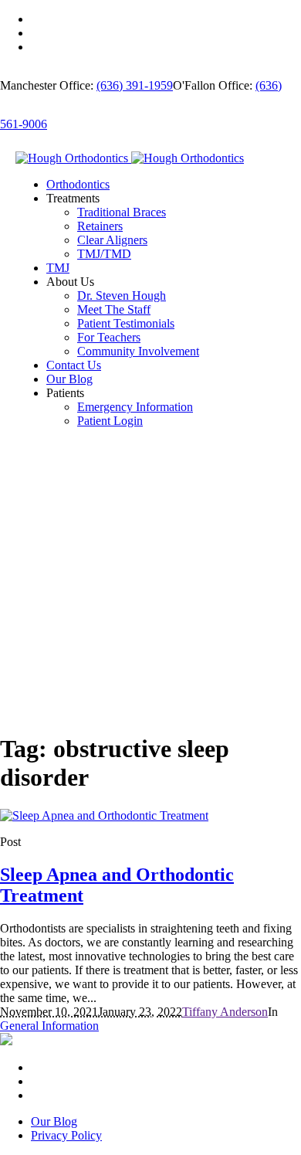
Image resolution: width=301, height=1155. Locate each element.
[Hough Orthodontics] (129, 158)
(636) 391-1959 (134, 85)
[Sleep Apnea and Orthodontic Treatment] (104, 815)
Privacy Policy (66, 1135)
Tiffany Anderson (225, 1011)
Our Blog (54, 1121)
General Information (49, 1025)
